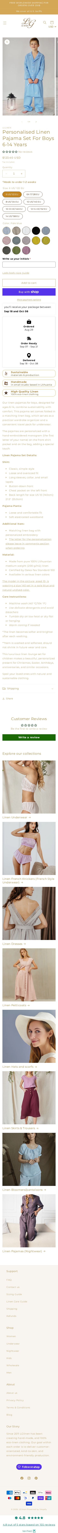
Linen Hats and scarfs (18, 1066)
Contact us (13, 1287)
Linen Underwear (14, 817)
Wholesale (12, 1365)
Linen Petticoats (14, 1005)
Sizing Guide (14, 1294)
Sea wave (16, 240)
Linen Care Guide (16, 1301)
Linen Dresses (12, 943)
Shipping (11, 1308)
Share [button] (9, 698)
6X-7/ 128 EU (33, 194)
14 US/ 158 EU (12, 215)
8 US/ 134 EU (12, 201)
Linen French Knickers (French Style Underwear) (28, 880)
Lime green (46, 240)
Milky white (26, 231)
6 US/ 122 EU (12, 194)
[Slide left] (21, 121)
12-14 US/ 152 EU (39, 208)
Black (36, 231)
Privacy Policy (15, 1400)
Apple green (16, 250)
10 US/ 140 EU (34, 201)
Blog (9, 1414)
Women (11, 1336)
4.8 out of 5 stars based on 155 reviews (29, 1524)
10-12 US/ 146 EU (14, 208)
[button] (4, 23)
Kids (9, 1358)
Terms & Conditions (18, 1407)
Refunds (11, 1316)
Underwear (13, 1343)
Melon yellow (36, 240)
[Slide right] (36, 121)
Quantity (7, 167)
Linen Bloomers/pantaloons (22, 1189)
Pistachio (6, 250)
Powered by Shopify (37, 1509)
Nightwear (12, 1350)
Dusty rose (6, 240)
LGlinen (23, 1509)
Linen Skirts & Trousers (18, 1128)
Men (9, 1372)
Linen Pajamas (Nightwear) (22, 1251)
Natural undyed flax (16, 231)
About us (11, 1392)
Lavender (26, 250)
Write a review (29, 737)
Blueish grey (46, 231)
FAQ (9, 1279)
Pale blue (6, 231)
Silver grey (26, 240)
